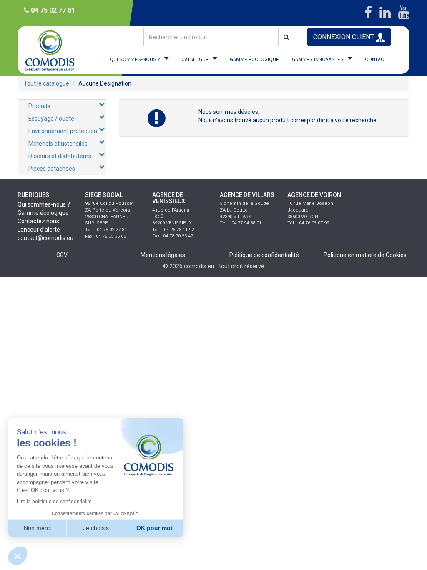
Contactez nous (38, 221)
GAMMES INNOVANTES (318, 59)
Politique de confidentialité (264, 255)
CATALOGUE (194, 59)
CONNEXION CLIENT (344, 37)
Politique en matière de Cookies (365, 255)
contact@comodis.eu (45, 238)
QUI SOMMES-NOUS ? (135, 59)
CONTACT (376, 59)
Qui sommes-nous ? (44, 204)
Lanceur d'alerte (39, 229)
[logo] (50, 50)
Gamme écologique (43, 212)
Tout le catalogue (46, 83)
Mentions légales (163, 255)
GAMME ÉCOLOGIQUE (254, 59)
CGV (62, 255)
